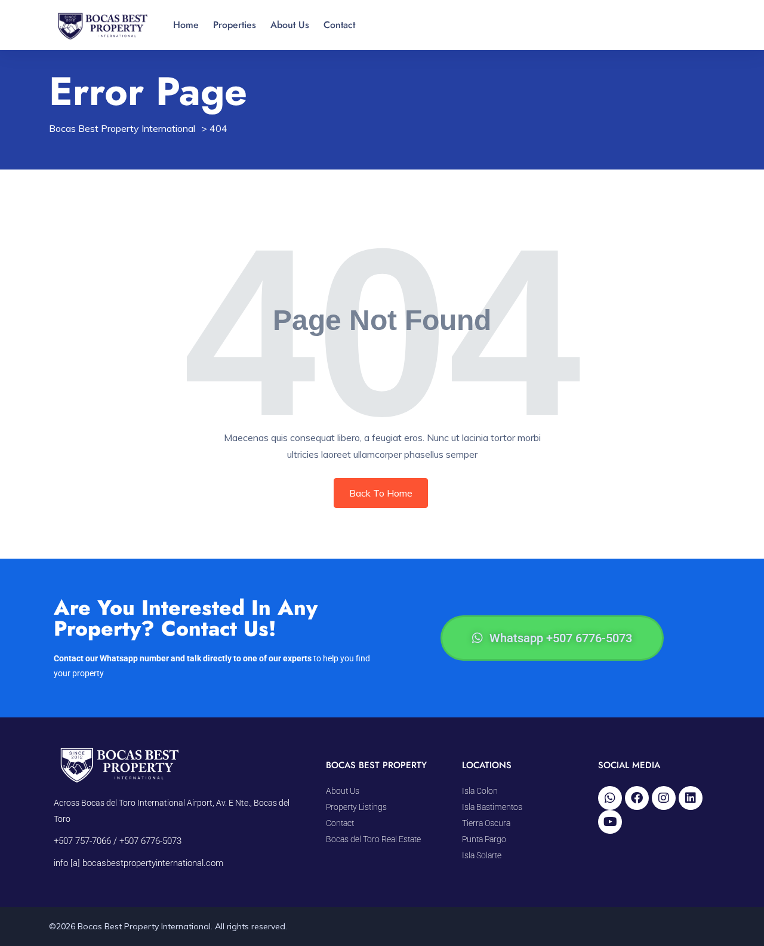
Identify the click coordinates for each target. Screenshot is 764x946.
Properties (234, 25)
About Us (289, 25)
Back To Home (380, 493)
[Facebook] (637, 798)
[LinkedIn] (691, 798)
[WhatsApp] (610, 798)
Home (186, 25)
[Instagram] (664, 798)
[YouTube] (610, 822)
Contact (339, 25)
